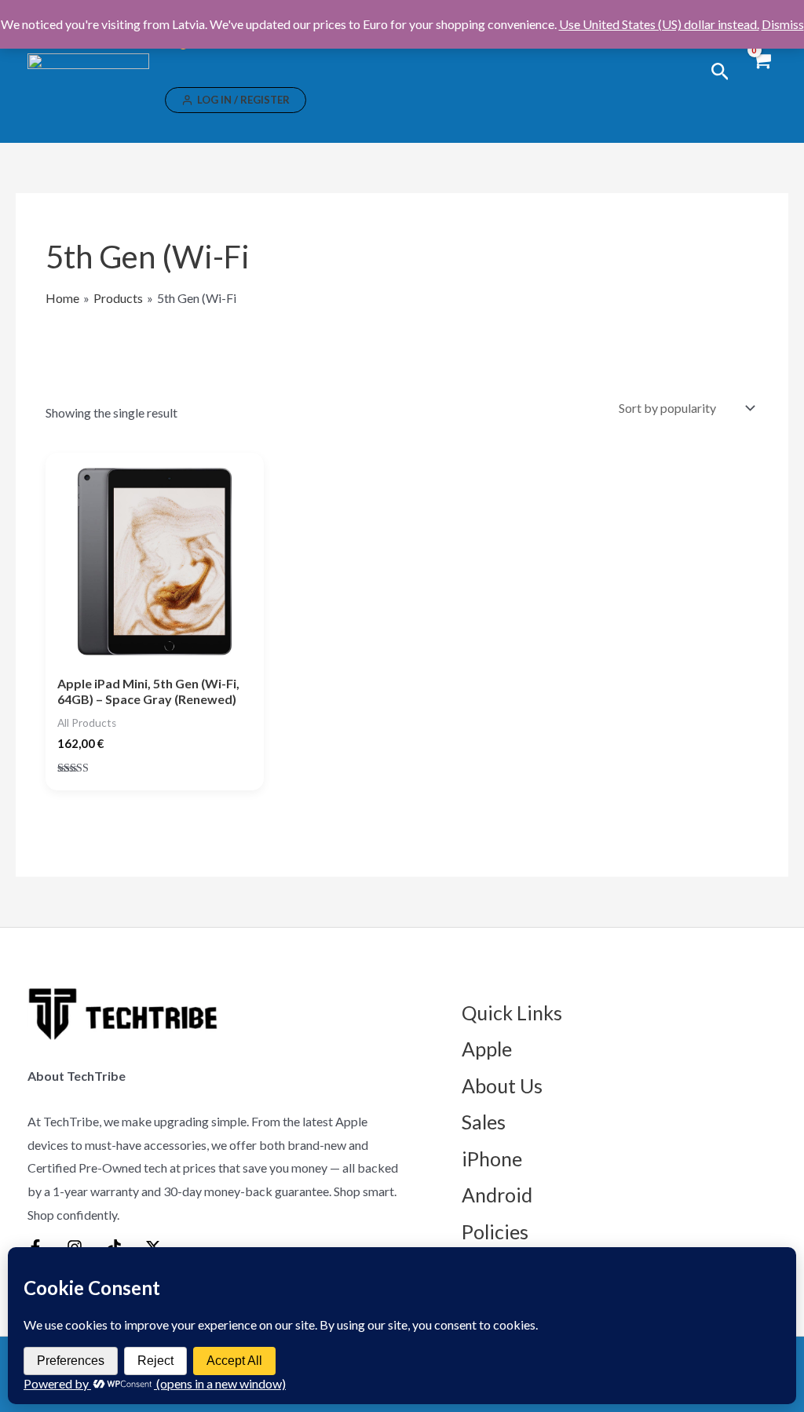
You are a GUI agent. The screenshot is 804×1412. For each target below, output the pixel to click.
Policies (495, 1231)
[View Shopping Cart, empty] (761, 71)
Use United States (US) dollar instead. (659, 23)
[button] (720, 72)
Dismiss (783, 23)
